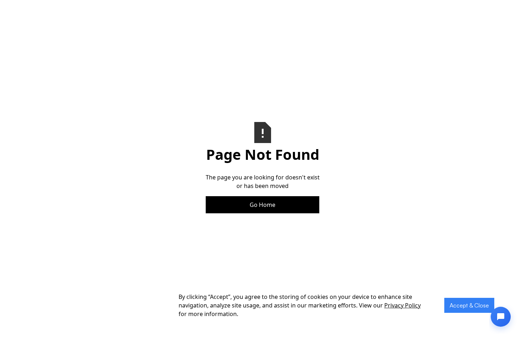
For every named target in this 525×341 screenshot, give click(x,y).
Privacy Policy (402, 305)
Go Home (262, 205)
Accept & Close (469, 305)
